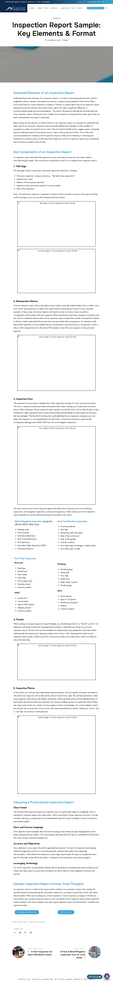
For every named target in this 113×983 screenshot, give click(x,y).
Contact (81, 2)
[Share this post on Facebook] (14, 932)
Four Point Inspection (25, 558)
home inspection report (20, 922)
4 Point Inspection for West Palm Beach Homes (34, 952)
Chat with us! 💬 (95, 977)
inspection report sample (37, 922)
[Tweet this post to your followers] (20, 932)
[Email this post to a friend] (30, 932)
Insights (56, 18)
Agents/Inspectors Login (95, 8)
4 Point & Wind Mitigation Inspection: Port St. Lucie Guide (78, 953)
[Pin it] (25, 932)
